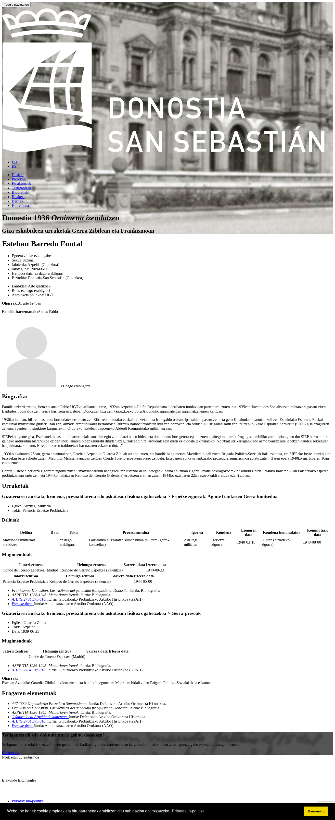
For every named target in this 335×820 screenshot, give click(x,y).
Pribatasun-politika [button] (188, 811)
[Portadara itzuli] (167, 154)
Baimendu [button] (316, 811)
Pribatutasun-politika (28, 801)
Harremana (10, 753)
